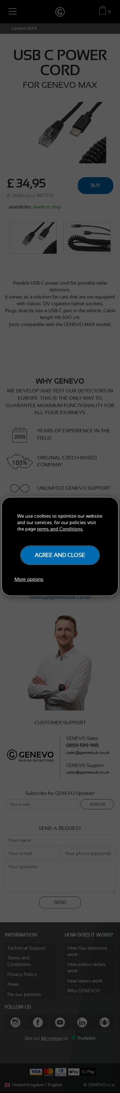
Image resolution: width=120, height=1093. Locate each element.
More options (28, 579)
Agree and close (60, 555)
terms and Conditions (60, 528)
